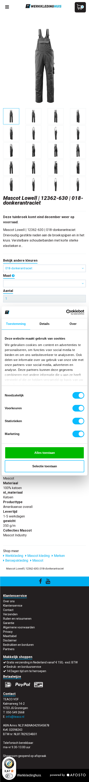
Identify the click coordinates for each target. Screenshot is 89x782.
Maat (7, 276)
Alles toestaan (44, 452)
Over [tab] (73, 323)
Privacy (8, 631)
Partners (8, 649)
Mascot (37, 560)
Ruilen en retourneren (17, 618)
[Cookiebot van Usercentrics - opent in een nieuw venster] (66, 312)
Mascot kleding (38, 556)
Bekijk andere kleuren (20, 260)
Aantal (8, 291)
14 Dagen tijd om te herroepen (26, 671)
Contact (8, 610)
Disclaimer (10, 640)
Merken (59, 556)
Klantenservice (12, 605)
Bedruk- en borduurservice (24, 666)
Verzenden (10, 614)
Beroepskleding (16, 560)
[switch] (78, 408)
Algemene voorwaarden (19, 627)
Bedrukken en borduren (18, 644)
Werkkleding (13, 556)
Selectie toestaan (44, 466)
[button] (44, 283)
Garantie (8, 623)
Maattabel (10, 636)
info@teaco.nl (15, 716)
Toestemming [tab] (16, 323)
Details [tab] (45, 323)
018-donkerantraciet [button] (18, 268)
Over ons (9, 601)
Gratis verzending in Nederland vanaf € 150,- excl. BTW (42, 662)
